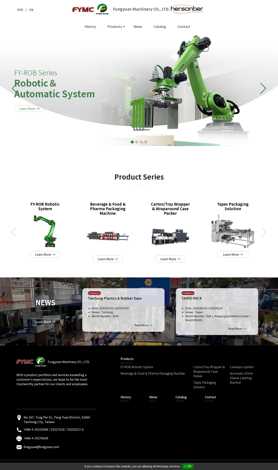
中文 (20, 9)
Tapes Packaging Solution (204, 384)
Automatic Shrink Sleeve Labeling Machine (241, 378)
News (138, 26)
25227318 (57, 429)
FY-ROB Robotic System (136, 367)
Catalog (160, 26)
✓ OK (188, 466)
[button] (132, 142)
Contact (184, 26)
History (90, 26)
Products (114, 26)
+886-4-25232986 (36, 429)
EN (31, 9)
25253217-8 (75, 429)
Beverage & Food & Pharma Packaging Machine (152, 373)
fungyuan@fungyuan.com (41, 446)
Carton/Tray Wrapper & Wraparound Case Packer (209, 371)
